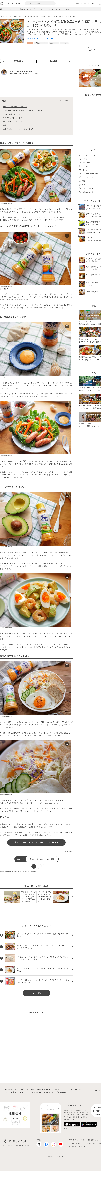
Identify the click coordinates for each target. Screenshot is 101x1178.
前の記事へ (18, 61)
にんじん (68, 9)
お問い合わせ (94, 1140)
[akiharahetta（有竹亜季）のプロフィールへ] (36, 72)
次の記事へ (54, 61)
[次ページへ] (45, 866)
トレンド (83, 3)
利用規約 (77, 1146)
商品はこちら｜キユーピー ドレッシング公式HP (35, 842)
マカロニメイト (22, 1092)
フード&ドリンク (76, 1089)
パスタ (40, 9)
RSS (84, 1143)
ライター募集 (86, 1140)
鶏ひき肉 (22, 9)
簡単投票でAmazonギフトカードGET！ (41, 38)
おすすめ (91, 3)
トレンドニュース (10, 1089)
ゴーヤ (35, 9)
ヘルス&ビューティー (60, 1089)
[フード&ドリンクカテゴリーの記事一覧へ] (30, 43)
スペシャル (49, 1092)
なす (10, 9)
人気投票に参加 (61, 1092)
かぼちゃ (61, 9)
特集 (6, 1092)
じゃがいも (47, 9)
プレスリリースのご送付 (75, 1143)
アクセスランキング (36, 1092)
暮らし (48, 1089)
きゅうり (54, 9)
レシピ (21, 1089)
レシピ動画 (75, 3)
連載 (12, 1092)
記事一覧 (71, 1140)
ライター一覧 (78, 1140)
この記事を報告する (68, 851)
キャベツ (15, 9)
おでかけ (40, 1089)
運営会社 (71, 1146)
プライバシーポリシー (87, 1146)
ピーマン (29, 9)
